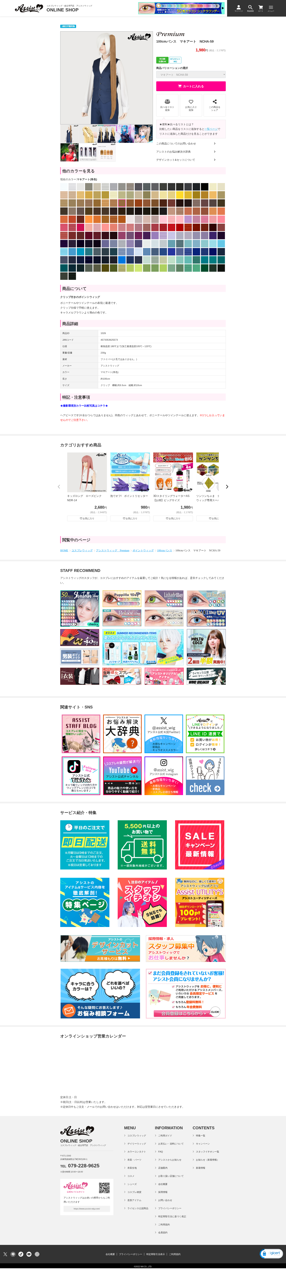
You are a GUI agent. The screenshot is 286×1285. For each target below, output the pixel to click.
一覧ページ (211, 129)
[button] (59, 486)
